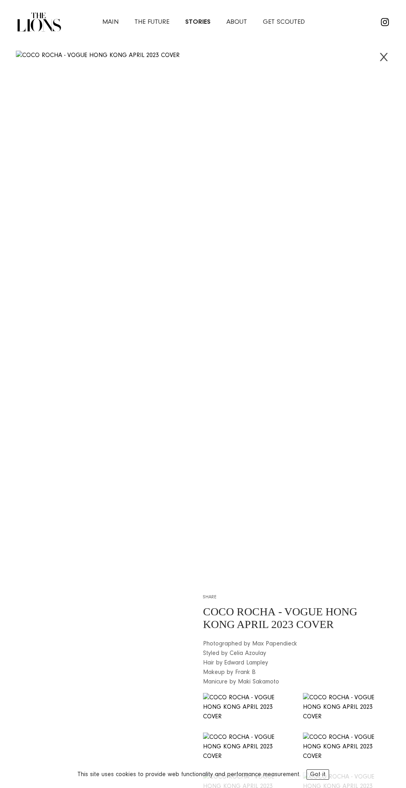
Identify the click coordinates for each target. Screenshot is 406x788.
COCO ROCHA (239, 611)
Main (110, 22)
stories (198, 22)
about (236, 22)
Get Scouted (284, 22)
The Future (151, 22)
